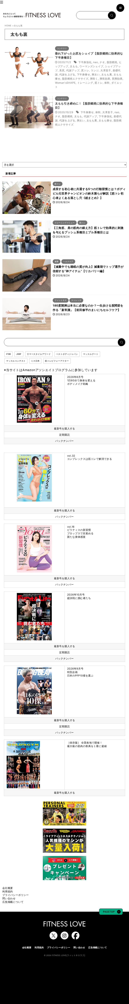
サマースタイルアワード (39, 354)
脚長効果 (105, 78)
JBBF (19, 354)
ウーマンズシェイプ (91, 66)
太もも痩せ (105, 120)
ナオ (102, 62)
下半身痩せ (83, 74)
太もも (74, 66)
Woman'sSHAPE (65, 82)
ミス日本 (35, 361)
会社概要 (7, 888)
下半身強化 (85, 62)
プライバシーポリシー (15, 895)
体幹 (107, 82)
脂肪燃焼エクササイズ (75, 78)
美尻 (62, 70)
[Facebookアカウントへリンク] (75, 937)
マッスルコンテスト (16, 361)
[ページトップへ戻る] (111, 913)
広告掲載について (12, 901)
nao (95, 62)
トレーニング (85, 82)
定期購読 (64, 434)
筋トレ (99, 82)
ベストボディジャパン (67, 354)
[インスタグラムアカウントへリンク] (64, 937)
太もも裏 (106, 74)
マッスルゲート (90, 354)
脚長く (94, 78)
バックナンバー (64, 440)
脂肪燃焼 (112, 62)
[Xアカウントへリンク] (53, 937)
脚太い (96, 74)
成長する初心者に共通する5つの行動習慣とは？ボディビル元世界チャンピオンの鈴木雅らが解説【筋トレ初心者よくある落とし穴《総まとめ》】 (89, 193)
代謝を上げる (67, 74)
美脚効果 (117, 78)
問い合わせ (9, 898)
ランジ (95, 70)
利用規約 (7, 891)
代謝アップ (72, 70)
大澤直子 (105, 70)
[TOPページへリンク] (32, 15)
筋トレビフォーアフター (57, 361)
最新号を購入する (64, 428)
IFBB (8, 354)
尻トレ (85, 70)
